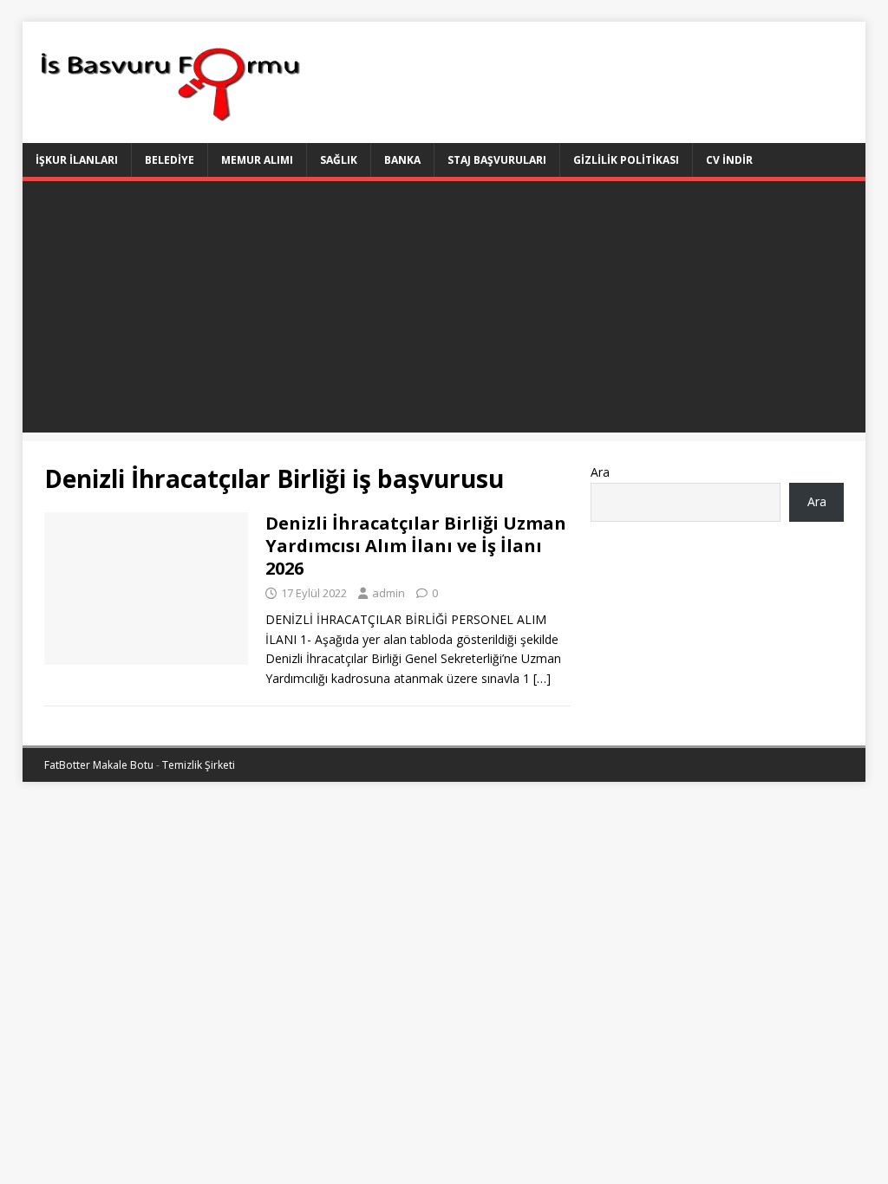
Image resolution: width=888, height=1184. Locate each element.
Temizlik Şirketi (198, 765)
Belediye (169, 160)
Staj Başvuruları (496, 160)
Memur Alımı (257, 160)
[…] (542, 678)
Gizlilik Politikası (626, 160)
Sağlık (338, 160)
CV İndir (729, 160)
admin (388, 593)
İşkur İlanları (77, 160)
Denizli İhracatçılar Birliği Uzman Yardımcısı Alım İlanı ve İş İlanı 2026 (415, 545)
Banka (402, 160)
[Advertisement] (444, 311)
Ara (600, 472)
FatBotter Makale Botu (98, 765)
